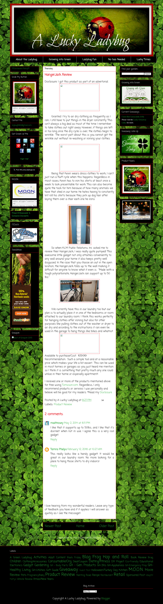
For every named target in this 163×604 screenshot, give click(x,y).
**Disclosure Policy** (20, 68)
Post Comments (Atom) (87, 538)
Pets (23, 575)
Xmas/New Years (43, 579)
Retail (119, 575)
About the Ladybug (26, 59)
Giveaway (69, 570)
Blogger (105, 599)
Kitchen (123, 570)
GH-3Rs (101, 565)
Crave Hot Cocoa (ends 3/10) (133, 117)
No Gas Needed (116, 59)
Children (15, 561)
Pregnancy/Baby (36, 575)
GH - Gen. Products (82, 565)
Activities (40, 557)
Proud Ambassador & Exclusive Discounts (21, 214)
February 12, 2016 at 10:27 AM (85, 449)
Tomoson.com (70, 385)
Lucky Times (143, 59)
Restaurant (106, 575)
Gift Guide (52, 570)
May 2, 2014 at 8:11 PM (77, 423)
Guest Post (85, 570)
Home (80, 526)
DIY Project (117, 561)
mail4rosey (56, 423)
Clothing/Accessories (35, 561)
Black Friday (74, 557)
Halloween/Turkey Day (104, 570)
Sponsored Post (135, 575)
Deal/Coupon (80, 561)
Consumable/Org (60, 561)
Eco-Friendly (132, 561)
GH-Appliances (115, 565)
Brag (150, 557)
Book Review (138, 557)
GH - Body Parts (59, 565)
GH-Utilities (38, 570)
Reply (53, 439)
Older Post (106, 526)
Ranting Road (83, 575)
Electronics (16, 565)
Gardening (41, 565)
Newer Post (53, 526)
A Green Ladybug (21, 557)
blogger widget (24, 159)
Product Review (63, 404)
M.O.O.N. (136, 570)
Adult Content (57, 557)
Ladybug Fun (89, 59)
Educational (146, 561)
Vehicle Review (24, 579)
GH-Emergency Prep (136, 565)
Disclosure (106, 392)
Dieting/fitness (99, 561)
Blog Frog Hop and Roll (105, 557)
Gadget (28, 565)
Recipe (96, 575)
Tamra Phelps (58, 449)
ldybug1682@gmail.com (22, 125)
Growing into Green (60, 59)
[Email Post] (102, 400)
